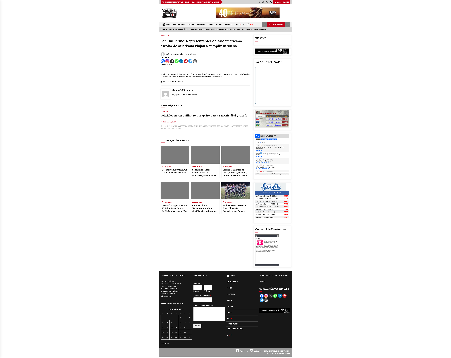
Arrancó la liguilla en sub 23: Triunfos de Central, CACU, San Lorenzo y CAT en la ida (174, 208)
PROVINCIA (201, 25)
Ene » (167, 343)
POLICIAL (219, 25)
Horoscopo (275, 265)
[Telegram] (190, 61)
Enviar (197, 326)
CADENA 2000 (233, 324)
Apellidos (207, 291)
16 (185, 327)
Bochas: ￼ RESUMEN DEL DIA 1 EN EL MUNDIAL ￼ (174, 171)
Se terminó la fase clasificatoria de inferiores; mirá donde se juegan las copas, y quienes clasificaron (204, 173)
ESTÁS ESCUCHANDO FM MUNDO (278, 353)
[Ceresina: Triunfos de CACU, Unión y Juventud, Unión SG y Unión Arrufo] (235, 155)
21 (176, 332)
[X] (172, 61)
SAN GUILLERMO (179, 25)
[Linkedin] (181, 61)
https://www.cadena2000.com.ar (184, 95)
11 (163, 327)
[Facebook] (163, 61)
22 (180, 332)
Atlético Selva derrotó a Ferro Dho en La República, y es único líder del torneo (234, 208)
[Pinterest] (186, 61)
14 (176, 327)
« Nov (162, 343)
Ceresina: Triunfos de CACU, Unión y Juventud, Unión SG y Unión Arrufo (235, 173)
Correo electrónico (202, 295)
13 (172, 327)
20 (172, 332)
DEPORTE (228, 25)
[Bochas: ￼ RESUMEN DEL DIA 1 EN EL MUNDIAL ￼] (175, 155)
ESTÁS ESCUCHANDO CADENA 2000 (276, 351)
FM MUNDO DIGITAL (235, 329)
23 (185, 332)
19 (167, 332)
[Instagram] (167, 61)
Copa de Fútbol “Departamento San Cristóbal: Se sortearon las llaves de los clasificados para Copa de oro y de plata (204, 208)
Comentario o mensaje (203, 305)
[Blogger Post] (195, 61)
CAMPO (210, 25)
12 (167, 327)
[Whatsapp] (177, 61)
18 (163, 332)
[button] (264, 24)
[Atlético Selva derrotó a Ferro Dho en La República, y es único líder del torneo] (235, 190)
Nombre (197, 283)
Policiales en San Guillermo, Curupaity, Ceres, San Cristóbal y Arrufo (204, 115)
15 (180, 327)
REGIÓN (191, 25)
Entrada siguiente (170, 105)
